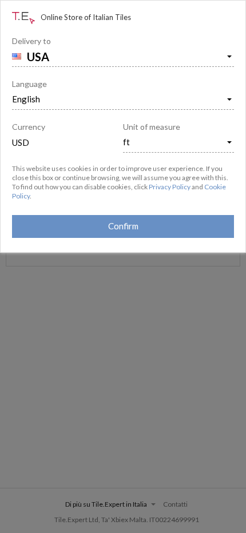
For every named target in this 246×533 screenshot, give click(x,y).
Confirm (123, 226)
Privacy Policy (170, 186)
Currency (28, 127)
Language (29, 84)
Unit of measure (151, 127)
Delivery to (31, 41)
